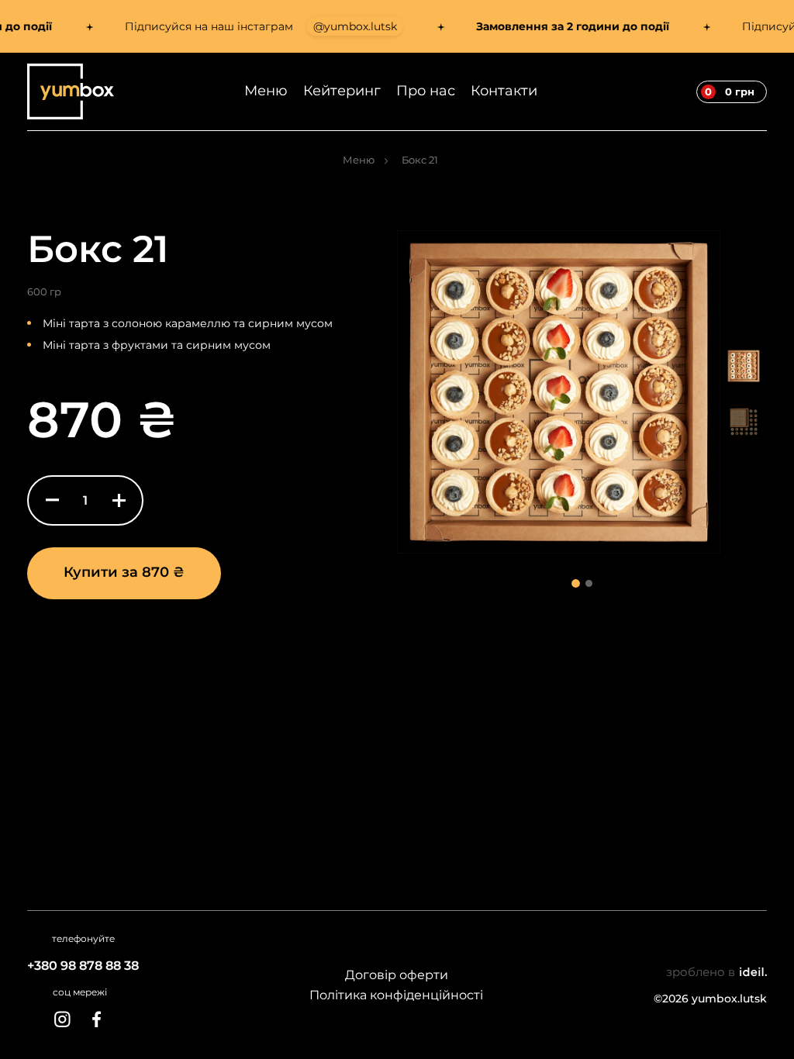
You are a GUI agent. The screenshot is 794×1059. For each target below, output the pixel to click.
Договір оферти (396, 975)
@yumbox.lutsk (339, 26)
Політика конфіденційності (396, 995)
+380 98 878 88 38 (83, 965)
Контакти (504, 90)
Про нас (425, 90)
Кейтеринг (342, 90)
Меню (266, 90)
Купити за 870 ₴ (124, 572)
